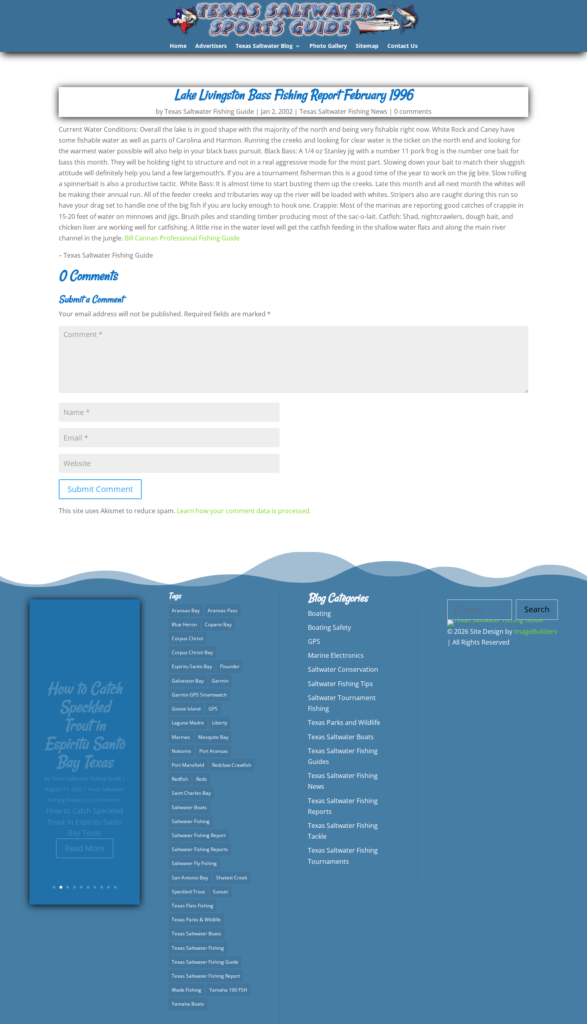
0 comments (413, 111)
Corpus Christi (187, 638)
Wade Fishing (186, 989)
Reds (201, 779)
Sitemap (367, 46)
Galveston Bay (188, 680)
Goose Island (186, 708)
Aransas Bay (186, 610)
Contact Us (402, 46)
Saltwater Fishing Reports (200, 849)
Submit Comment (100, 489)
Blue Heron (184, 624)
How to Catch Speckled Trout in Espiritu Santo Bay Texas (85, 708)
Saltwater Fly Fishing (194, 863)
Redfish (180, 779)
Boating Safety (329, 627)
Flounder (230, 666)
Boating (319, 613)
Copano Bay (218, 624)
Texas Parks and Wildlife (344, 722)
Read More (85, 831)
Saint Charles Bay (191, 793)
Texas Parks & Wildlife (196, 919)
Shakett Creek (231, 877)
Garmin (220, 680)
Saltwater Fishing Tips (340, 683)
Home (178, 46)
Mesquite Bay (213, 737)
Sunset (220, 891)
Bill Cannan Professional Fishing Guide (182, 238)
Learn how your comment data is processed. (244, 510)
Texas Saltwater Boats (196, 933)
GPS (213, 708)
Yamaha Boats (188, 1003)
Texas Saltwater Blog (264, 46)
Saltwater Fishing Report (199, 835)
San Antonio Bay (190, 877)
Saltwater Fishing (191, 821)
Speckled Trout (188, 891)
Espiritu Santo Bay (192, 666)
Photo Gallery (328, 46)
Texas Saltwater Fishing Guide (209, 111)
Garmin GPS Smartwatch (199, 694)
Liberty (219, 722)
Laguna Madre (188, 722)
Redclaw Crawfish (231, 765)
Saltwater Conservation (343, 669)
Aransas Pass (223, 610)
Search (536, 609)
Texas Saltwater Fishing (198, 948)
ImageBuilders (535, 631)
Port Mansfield (188, 765)
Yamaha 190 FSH (228, 989)
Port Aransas (213, 751)
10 (115, 887)
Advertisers (211, 46)
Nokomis (181, 751)
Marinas (181, 737)
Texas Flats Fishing (192, 905)
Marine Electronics (336, 655)
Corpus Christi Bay (192, 652)
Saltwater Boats (189, 807)
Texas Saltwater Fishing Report (206, 975)
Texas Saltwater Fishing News (343, 111)
